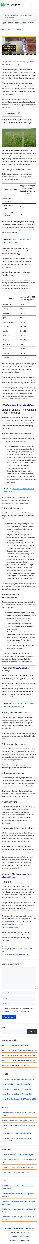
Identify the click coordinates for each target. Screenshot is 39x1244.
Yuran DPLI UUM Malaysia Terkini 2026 (16, 1065)
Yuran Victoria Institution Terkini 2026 (15, 1046)
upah (11, 102)
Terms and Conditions (20, 1236)
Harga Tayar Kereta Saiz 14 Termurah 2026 (17, 1089)
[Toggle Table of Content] (18, 114)
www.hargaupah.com (10, 927)
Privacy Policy (23, 1232)
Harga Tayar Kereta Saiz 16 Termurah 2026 (17, 1094)
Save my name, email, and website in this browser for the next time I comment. (18, 1010)
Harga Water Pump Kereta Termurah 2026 (16, 1084)
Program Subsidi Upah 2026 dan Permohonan (18, 1120)
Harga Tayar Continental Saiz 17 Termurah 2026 (19, 1099)
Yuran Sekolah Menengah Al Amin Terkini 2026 (18, 1055)
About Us (8, 1228)
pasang (17, 70)
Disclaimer (29, 1228)
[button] (31, 5)
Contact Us (19, 1228)
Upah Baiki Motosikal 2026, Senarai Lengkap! (18, 1155)
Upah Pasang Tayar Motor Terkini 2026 (15, 1172)
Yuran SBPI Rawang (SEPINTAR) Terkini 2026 (18, 1060)
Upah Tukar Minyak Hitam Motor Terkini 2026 (18, 1167)
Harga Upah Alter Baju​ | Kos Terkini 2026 (16, 1133)
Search (4, 1027)
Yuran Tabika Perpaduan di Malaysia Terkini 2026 (19, 1050)
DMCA (12, 1232)
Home (6, 15)
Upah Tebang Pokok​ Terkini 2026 (16, 954)
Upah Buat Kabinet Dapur (23, 405)
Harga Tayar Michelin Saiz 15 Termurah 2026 (18, 1079)
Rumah (11, 15)
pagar (28, 62)
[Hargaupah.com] (10, 4)
